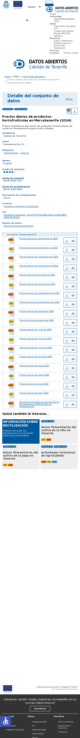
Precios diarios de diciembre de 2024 (38, 238)
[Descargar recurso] (67, 240)
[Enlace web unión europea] (18, 4)
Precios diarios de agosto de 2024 (36, 311)
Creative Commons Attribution (21, 206)
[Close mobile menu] (49, 5)
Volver (69, 99)
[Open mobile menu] (49, 2)
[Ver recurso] (73, 240)
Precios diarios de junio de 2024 (35, 348)
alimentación (11, 153)
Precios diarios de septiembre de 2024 (39, 293)
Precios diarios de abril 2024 (33, 384)
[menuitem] (34, 7)
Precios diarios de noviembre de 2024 (38, 257)
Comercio (7, 109)
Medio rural (20, 109)
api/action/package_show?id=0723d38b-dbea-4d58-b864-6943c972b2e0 (35, 216)
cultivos (24, 153)
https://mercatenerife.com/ (18, 226)
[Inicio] (6, 4)
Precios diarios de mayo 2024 (34, 366)
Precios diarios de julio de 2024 (35, 329)
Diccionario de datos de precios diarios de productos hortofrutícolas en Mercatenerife (39, 404)
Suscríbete (40, 709)
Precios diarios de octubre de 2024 (37, 275)
